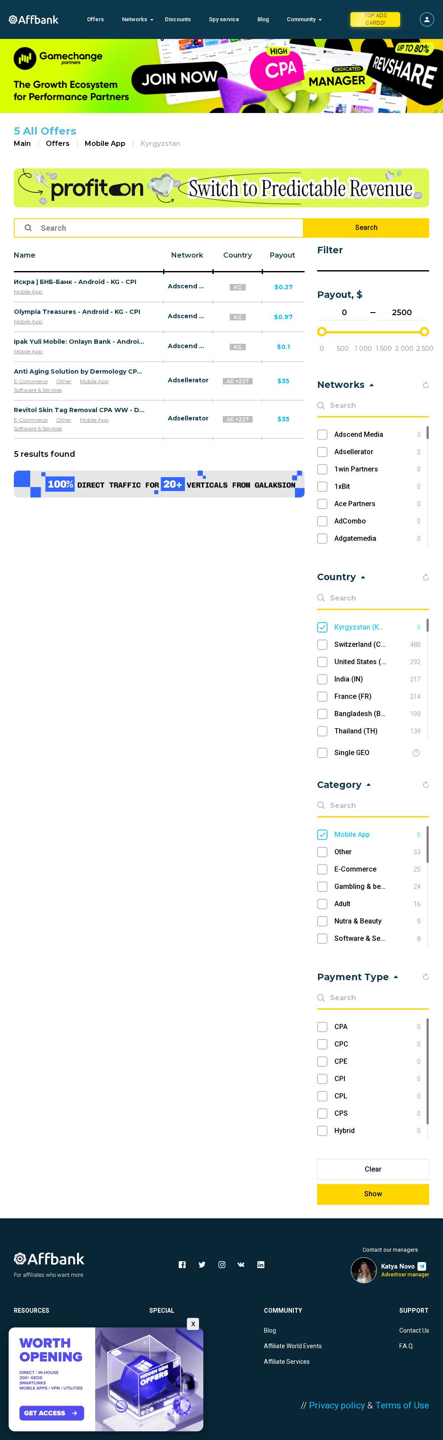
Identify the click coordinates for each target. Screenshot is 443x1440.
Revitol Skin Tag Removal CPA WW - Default (79, 410)
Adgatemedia (377, 538)
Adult (377, 904)
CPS (377, 1113)
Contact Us (414, 1330)
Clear (373, 1169)
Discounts (178, 19)
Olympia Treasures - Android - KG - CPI (77, 312)
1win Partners (377, 469)
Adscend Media (188, 286)
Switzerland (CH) (377, 644)
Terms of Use (402, 1405)
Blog (263, 19)
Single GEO (351, 753)
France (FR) (377, 696)
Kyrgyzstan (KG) (377, 627)
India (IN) (377, 679)
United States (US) (377, 662)
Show (373, 1194)
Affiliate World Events (293, 1346)
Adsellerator (188, 380)
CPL (377, 1096)
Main (22, 143)
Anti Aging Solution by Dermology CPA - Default (79, 371)
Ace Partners (377, 504)
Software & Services (38, 390)
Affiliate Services (287, 1362)
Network (187, 255)
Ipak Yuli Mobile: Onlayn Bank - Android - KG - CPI (79, 341)
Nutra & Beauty (377, 921)
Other (63, 381)
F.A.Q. (406, 1346)
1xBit (377, 486)
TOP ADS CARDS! (375, 19)
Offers (95, 19)
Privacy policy (337, 1405)
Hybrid (377, 1131)
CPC (377, 1044)
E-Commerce (31, 381)
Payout (282, 255)
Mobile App (105, 143)
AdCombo (377, 521)
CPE (377, 1061)
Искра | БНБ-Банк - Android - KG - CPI (75, 282)
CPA (377, 1027)
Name (24, 255)
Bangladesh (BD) (377, 714)
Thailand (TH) (377, 731)
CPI (377, 1079)
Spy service (224, 19)
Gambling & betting (377, 886)
